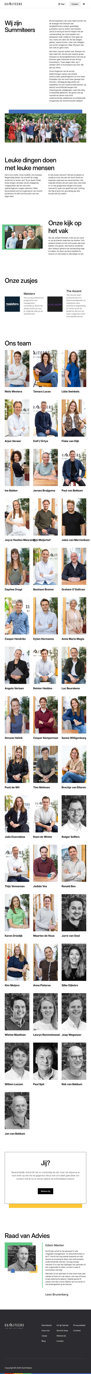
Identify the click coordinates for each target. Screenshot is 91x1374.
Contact (75, 4)
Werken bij (45, 1191)
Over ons (46, 1330)
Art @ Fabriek (62, 1325)
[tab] (64, 1265)
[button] (62, 4)
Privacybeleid (79, 1325)
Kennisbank (47, 1325)
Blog (44, 1341)
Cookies (77, 1330)
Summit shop (62, 1330)
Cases (44, 1336)
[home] (14, 4)
